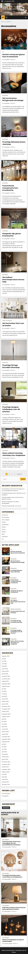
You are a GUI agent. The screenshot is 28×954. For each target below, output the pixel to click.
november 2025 (6, 679)
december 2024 (6, 706)
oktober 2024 (5, 711)
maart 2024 (5, 729)
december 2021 (6, 784)
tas (3, 51)
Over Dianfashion (6, 793)
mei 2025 (4, 694)
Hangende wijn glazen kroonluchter (11, 235)
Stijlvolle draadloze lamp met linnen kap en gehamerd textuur (14, 908)
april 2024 (4, 726)
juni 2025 (4, 691)
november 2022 (6, 764)
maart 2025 (5, 699)
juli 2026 (4, 658)
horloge (4, 320)
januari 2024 (5, 734)
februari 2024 (5, 731)
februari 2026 (5, 671)
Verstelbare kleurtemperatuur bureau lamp (13, 279)
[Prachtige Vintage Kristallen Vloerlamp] (14, 350)
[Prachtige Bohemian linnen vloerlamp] (14, 127)
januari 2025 (5, 704)
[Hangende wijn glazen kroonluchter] (14, 218)
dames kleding (5, 517)
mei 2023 (4, 749)
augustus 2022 (5, 772)
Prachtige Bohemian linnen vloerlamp (16, 571)
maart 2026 (5, 668)
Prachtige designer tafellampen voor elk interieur (11, 409)
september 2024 (6, 714)
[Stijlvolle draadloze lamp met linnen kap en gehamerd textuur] (14, 893)
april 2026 (4, 666)
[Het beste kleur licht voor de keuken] (14, 308)
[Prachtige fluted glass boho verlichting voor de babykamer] (14, 861)
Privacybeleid (5, 796)
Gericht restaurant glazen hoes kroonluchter (13, 55)
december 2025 (6, 676)
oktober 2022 (5, 767)
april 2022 (4, 777)
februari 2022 (5, 782)
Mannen (4, 531)
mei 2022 (4, 774)
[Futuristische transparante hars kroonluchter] (14, 170)
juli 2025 (4, 689)
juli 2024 (4, 719)
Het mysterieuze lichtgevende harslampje (12, 99)
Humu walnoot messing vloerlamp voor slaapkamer (13, 454)
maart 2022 (5, 779)
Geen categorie (5, 519)
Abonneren (6, 807)
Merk (3, 534)
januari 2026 (5, 673)
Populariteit (5, 536)
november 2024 (6, 709)
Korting (3, 529)
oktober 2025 (5, 681)
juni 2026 (4, 661)
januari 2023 (5, 759)
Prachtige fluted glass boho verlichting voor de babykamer (12, 876)
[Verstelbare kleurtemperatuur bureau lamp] (14, 262)
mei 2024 (4, 724)
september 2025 (6, 684)
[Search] (26, 17)
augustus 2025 (5, 686)
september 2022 (6, 769)
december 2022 (6, 762)
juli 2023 (4, 744)
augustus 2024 (5, 716)
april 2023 (4, 751)
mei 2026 (4, 663)
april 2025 (4, 696)
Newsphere (18, 950)
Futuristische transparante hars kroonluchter (10, 188)
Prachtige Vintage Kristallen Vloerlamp (11, 366)
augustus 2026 (5, 656)
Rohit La (13, 59)
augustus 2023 (5, 741)
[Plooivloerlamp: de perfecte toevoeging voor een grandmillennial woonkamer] (14, 827)
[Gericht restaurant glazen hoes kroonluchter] (14, 39)
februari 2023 (5, 756)
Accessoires (5, 95)
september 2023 (6, 739)
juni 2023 (4, 746)
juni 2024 (4, 721)
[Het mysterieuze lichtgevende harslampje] (14, 83)
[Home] (3, 17)
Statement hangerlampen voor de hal (11, 506)
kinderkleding (5, 524)
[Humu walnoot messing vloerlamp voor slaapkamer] (14, 438)
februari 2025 (5, 701)
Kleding (4, 527)
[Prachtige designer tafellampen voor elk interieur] (14, 392)
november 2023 (6, 736)
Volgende (19, 474)
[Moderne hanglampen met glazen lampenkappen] (14, 925)
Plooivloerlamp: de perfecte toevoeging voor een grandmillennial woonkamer (11, 843)
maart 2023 (5, 754)
